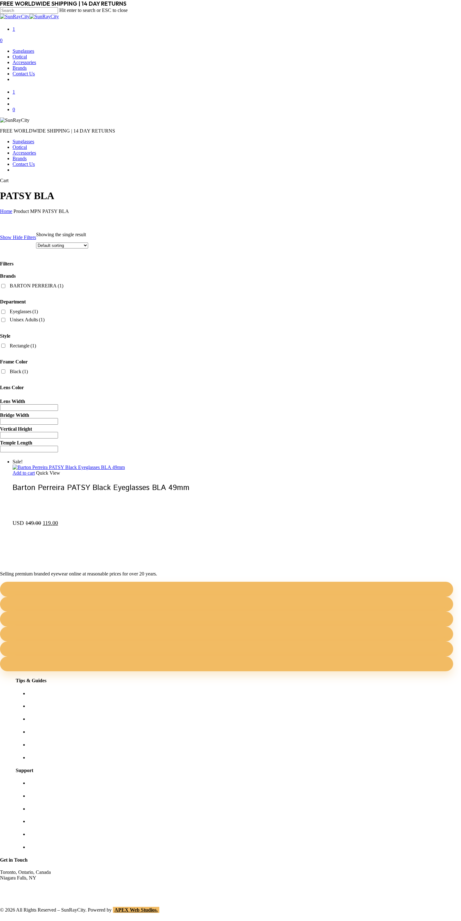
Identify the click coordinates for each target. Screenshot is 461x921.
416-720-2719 (14, 894)
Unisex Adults (27, 319)
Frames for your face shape (55, 706)
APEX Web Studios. (136, 910)
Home (6, 211)
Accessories (24, 152)
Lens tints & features (48, 719)
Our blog (37, 731)
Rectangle (23, 345)
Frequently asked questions (55, 757)
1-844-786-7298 (16, 889)
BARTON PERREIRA (36, 285)
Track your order (44, 834)
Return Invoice (43, 847)
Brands (20, 158)
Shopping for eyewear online (57, 693)
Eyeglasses (24, 311)
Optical (20, 147)
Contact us (38, 795)
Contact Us (24, 164)
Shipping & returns (47, 808)
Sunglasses (23, 141)
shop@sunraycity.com (22, 883)
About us (37, 783)
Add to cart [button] (24, 473)
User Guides (40, 744)
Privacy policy (42, 821)
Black (19, 371)
